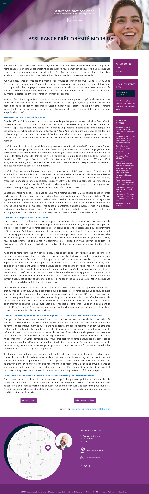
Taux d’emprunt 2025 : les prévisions (125, 150)
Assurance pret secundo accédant (124, 204)
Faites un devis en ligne (84, 400)
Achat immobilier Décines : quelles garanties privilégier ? (125, 156)
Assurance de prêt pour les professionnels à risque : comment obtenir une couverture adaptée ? (125, 139)
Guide (118, 68)
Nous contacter (93, 457)
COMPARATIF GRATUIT (122, 94)
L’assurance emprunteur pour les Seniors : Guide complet (124, 189)
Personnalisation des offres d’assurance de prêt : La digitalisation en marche (125, 182)
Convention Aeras (122, 146)
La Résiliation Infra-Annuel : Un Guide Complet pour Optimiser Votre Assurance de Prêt (125, 197)
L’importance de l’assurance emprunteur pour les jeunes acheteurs (125, 163)
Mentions (103, 492)
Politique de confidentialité (117, 492)
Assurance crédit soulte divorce (124, 176)
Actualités (119, 71)
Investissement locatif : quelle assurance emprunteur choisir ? (124, 170)
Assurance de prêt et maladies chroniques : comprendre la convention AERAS (125, 130)
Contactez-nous (28, 400)
